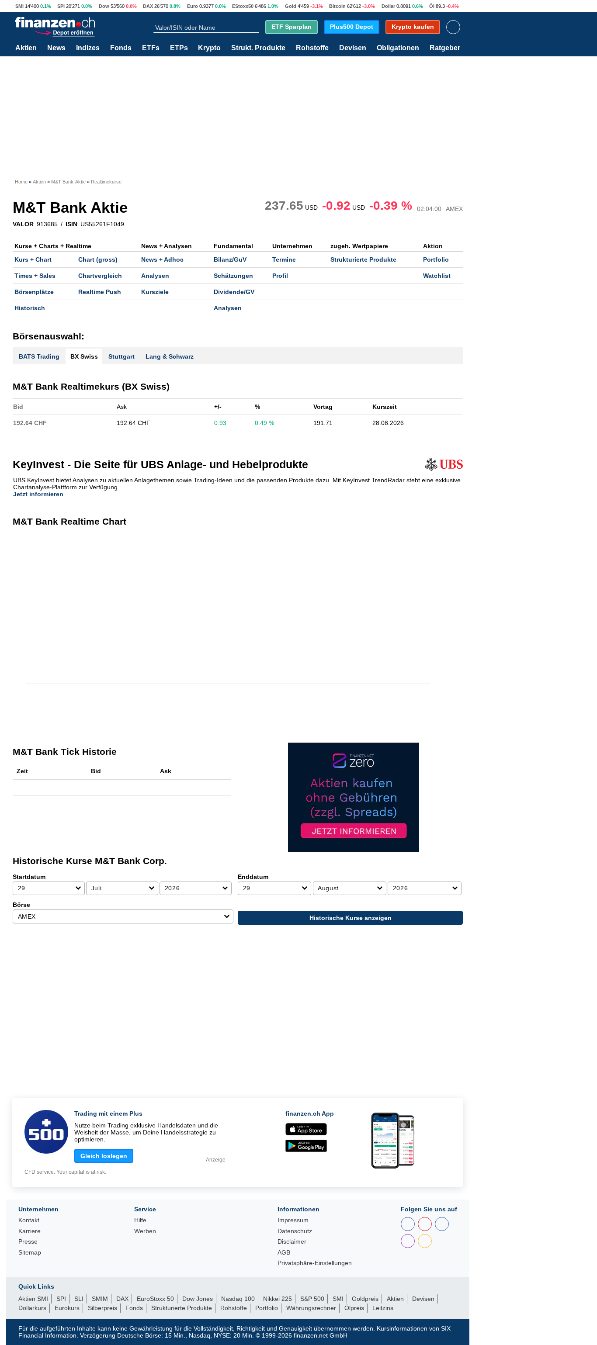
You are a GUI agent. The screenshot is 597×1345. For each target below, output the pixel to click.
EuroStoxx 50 (155, 1298)
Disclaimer (292, 1241)
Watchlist (437, 275)
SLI (78, 1298)
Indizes (88, 48)
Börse (21, 904)
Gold (290, 6)
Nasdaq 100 (238, 1298)
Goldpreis (365, 1298)
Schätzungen (233, 275)
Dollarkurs (32, 1307)
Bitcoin (337, 6)
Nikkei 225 (277, 1298)
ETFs (151, 48)
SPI (61, 6)
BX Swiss (84, 356)
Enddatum (253, 876)
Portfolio (436, 259)
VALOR (23, 224)
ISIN (71, 224)
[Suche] (255, 27)
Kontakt (28, 1220)
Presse (28, 1241)
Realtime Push (99, 291)
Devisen (352, 48)
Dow (104, 6)
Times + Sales (35, 275)
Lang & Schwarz (170, 356)
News (56, 48)
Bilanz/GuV (230, 259)
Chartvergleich (100, 275)
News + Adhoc (162, 259)
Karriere (29, 1231)
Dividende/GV (234, 291)
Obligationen (398, 48)
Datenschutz (295, 1231)
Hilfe (140, 1220)
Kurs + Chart (33, 259)
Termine (284, 259)
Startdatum (29, 876)
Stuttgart (121, 356)
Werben (145, 1231)
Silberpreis (102, 1307)
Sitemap (29, 1252)
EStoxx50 (242, 6)
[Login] (453, 27)
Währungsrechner (311, 1307)
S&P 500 (312, 1298)
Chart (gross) (98, 259)
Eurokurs (67, 1307)
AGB (284, 1252)
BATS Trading (39, 356)
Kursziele (155, 291)
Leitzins (382, 1307)
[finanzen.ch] (55, 22)
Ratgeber (445, 48)
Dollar (388, 6)
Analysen (155, 275)
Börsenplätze (34, 291)
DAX (148, 6)
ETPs (179, 48)
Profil (280, 275)
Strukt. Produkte (258, 48)
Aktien (26, 48)
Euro (192, 6)
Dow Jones (197, 1298)
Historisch (29, 307)
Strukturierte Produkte (363, 259)
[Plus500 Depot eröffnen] (64, 32)
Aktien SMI (33, 1298)
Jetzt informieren (38, 494)
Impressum (293, 1220)
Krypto (209, 48)
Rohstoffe (312, 48)
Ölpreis (354, 1307)
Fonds (121, 48)
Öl (431, 6)
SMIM (100, 1298)
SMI (19, 6)
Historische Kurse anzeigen (350, 917)
